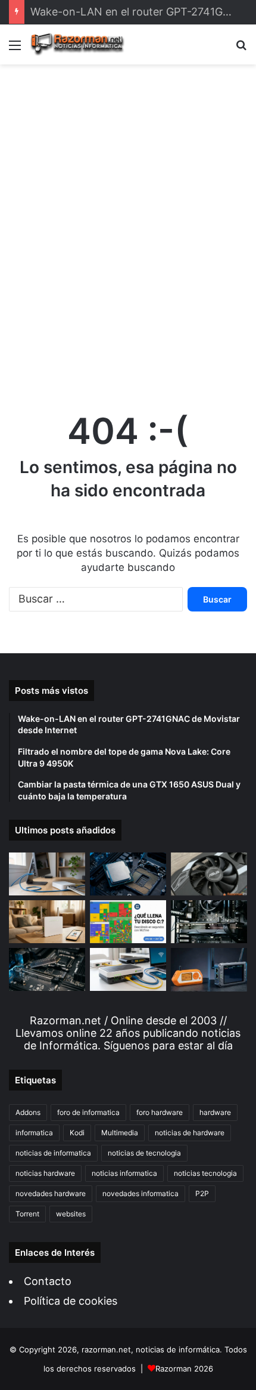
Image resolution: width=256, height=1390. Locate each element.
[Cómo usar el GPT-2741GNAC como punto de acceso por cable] (128, 969)
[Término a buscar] (241, 49)
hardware (215, 1112)
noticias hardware (45, 1173)
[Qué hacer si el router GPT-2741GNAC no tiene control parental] (47, 921)
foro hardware (159, 1112)
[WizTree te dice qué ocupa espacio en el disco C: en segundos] (128, 921)
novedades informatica (140, 1193)
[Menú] (15, 49)
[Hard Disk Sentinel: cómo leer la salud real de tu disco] (47, 969)
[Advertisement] (128, 226)
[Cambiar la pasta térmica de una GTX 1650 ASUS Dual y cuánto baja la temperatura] (209, 873)
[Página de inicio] (77, 44)
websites (71, 1213)
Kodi (77, 1132)
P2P (202, 1193)
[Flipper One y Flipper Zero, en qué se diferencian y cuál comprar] (209, 969)
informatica (34, 1132)
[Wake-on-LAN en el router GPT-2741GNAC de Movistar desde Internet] (47, 873)
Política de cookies (70, 1301)
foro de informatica (88, 1112)
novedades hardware (50, 1193)
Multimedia (119, 1132)
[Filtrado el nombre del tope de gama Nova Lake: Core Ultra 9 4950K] (128, 873)
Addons (27, 1112)
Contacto (47, 1281)
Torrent (27, 1213)
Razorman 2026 (184, 1368)
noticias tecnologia (205, 1173)
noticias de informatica (53, 1152)
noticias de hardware (189, 1132)
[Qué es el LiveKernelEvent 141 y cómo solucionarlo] (209, 921)
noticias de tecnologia (144, 1152)
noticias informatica (124, 1173)
